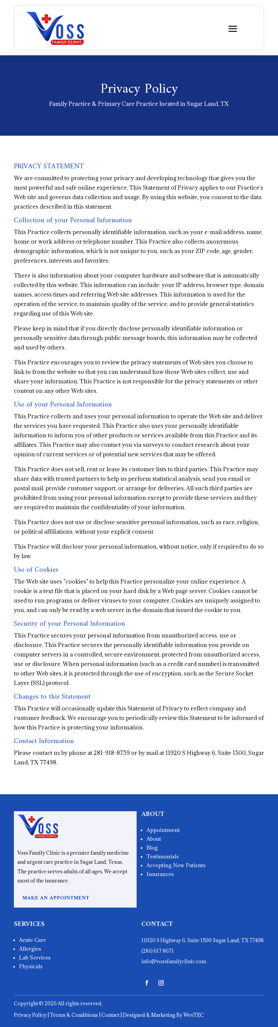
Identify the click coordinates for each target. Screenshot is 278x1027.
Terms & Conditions (74, 1015)
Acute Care (32, 939)
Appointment (163, 829)
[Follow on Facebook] (146, 982)
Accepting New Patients (175, 865)
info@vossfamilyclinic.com (173, 961)
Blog (152, 847)
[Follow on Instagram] (161, 982)
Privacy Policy (30, 1015)
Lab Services (35, 957)
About (153, 838)
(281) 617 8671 (157, 951)
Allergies (30, 948)
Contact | (112, 1015)
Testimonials (162, 856)
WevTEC (193, 1015)
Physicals (30, 966)
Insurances (160, 874)
